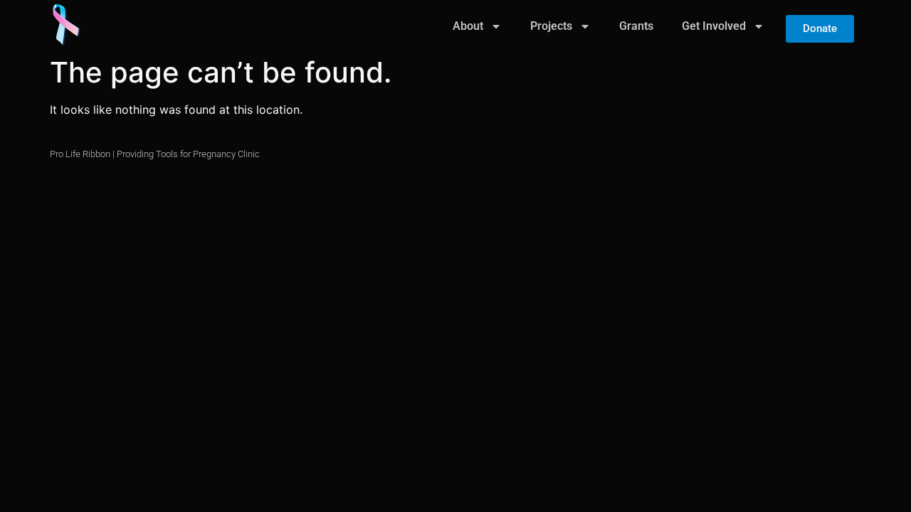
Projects (551, 26)
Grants (636, 26)
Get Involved (714, 26)
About (468, 26)
